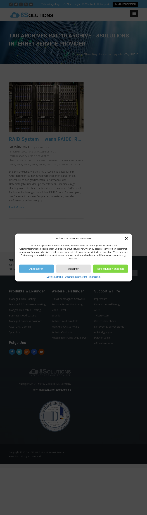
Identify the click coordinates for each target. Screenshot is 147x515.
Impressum (95, 276)
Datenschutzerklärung (76, 276)
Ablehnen (73, 268)
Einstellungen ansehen (110, 268)
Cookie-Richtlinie (54, 276)
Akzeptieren (36, 268)
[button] (126, 238)
